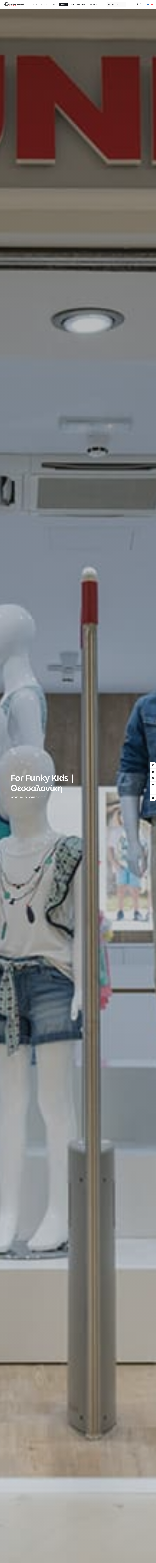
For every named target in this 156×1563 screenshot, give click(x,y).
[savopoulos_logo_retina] (14, 3)
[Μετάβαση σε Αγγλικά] (152, 4)
